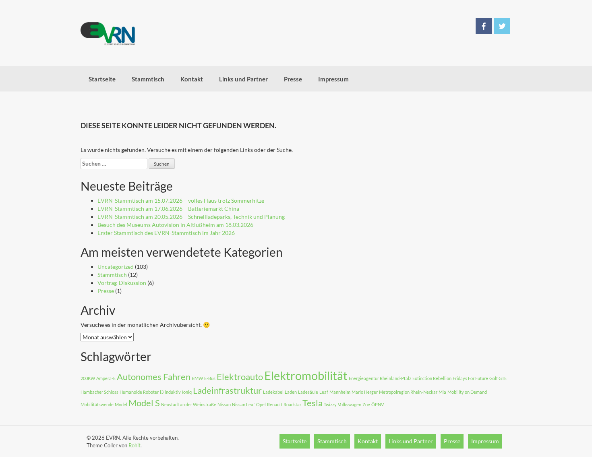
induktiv (173, 392)
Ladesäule (308, 392)
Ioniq (187, 392)
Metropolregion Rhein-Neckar (408, 392)
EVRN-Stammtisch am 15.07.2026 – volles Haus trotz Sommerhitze (180, 200)
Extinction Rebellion (431, 378)
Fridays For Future (470, 378)
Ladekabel (273, 392)
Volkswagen (349, 404)
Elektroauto (240, 376)
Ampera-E (106, 378)
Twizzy (330, 404)
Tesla (312, 402)
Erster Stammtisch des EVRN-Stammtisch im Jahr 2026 (166, 232)
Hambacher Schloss (99, 392)
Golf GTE (498, 378)
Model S (144, 402)
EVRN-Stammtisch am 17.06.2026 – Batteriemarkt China (168, 208)
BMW (197, 378)
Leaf (323, 392)
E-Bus (209, 378)
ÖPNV (377, 404)
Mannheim (339, 392)
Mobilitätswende (97, 404)
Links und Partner (243, 79)
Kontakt (191, 79)
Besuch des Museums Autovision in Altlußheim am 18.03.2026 (175, 224)
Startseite (102, 79)
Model (121, 404)
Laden (291, 392)
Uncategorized (115, 266)
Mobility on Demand (467, 392)
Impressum (333, 79)
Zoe (366, 404)
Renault (274, 404)
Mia (442, 392)
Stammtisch (148, 79)
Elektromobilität (306, 375)
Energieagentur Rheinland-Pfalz (380, 378)
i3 (162, 392)
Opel (261, 404)
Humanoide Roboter (139, 392)
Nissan (224, 404)
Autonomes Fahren (153, 376)
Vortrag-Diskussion (121, 282)
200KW (88, 378)
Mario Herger (365, 392)
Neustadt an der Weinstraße (188, 404)
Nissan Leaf (243, 404)
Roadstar (292, 404)
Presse (293, 79)
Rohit (134, 445)
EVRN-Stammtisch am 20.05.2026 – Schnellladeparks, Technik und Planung (191, 216)
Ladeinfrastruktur (227, 390)
